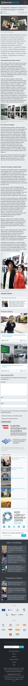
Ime (2, 397)
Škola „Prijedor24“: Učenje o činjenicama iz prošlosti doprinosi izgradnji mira (17, 597)
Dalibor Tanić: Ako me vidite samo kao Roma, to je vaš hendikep (14, 335)
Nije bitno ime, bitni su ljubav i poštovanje (15, 583)
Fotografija (4, 293)
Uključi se (14, 656)
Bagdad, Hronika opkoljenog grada (18, 498)
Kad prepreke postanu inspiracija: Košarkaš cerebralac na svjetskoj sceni (15, 549)
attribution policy (15, 677)
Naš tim (14, 654)
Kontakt (14, 662)
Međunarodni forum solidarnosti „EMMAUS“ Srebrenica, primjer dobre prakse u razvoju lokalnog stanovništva (16, 559)
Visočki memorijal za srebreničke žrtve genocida (12, 366)
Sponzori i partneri (14, 659)
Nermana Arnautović (6, 13)
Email (2, 403)
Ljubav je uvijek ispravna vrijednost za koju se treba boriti (16, 590)
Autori (14, 665)
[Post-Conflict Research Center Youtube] (19, 527)
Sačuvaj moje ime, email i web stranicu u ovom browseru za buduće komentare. (14, 411)
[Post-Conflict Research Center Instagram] (14, 527)
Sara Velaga (24, 340)
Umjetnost (10, 293)
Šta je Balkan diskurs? (14, 651)
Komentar (3, 382)
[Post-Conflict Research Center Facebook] (4, 527)
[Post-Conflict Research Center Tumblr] (24, 527)
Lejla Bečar (24, 370)
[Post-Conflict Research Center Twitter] (9, 527)
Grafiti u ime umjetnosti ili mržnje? (17, 478)
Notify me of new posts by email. (10, 418)
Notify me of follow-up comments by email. (12, 416)
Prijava (23, 535)
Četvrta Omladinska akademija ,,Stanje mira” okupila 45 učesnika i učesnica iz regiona (16, 568)
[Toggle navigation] (25, 2)
